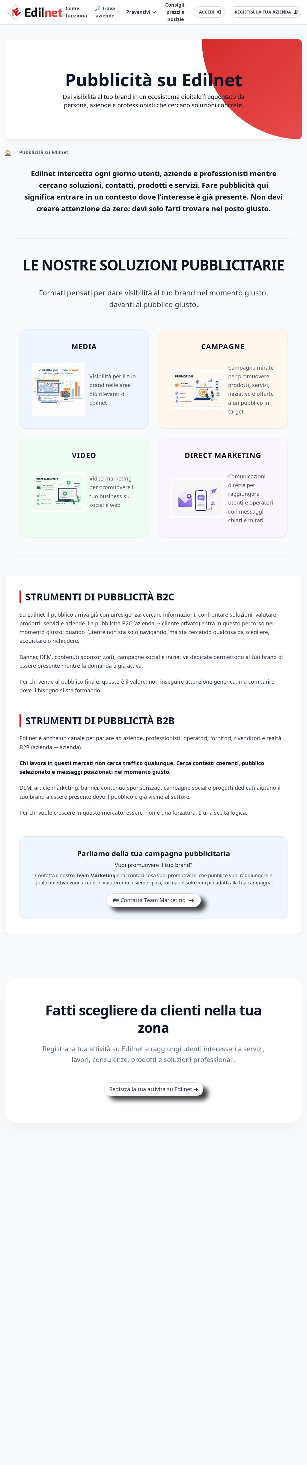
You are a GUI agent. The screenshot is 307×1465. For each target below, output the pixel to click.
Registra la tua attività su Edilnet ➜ (153, 1089)
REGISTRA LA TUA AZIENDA (263, 12)
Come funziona (76, 12)
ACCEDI (206, 12)
